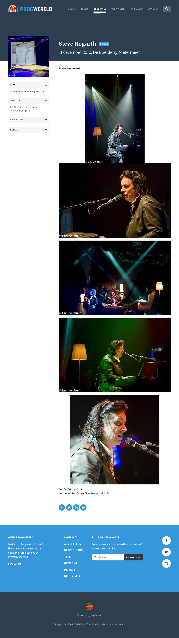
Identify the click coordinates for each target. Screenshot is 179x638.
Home (71, 9)
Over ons (70, 563)
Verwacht (117, 9)
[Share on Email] (83, 507)
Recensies (100, 9)
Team (68, 556)
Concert (104, 44)
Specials (137, 9)
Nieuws (84, 9)
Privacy (69, 569)
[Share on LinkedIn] (76, 507)
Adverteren (72, 544)
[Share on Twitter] (69, 507)
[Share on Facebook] (62, 507)
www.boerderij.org (20, 110)
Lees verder (14, 564)
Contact (70, 537)
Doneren (153, 9)
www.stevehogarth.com (31, 91)
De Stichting (73, 550)
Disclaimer (72, 576)
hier (108, 493)
